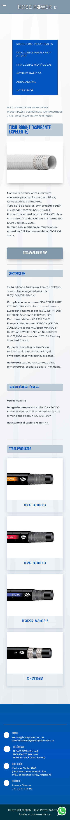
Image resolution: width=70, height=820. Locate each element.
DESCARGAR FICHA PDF (35, 253)
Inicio (10, 107)
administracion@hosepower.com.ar (33, 740)
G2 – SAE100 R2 (35, 679)
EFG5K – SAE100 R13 (35, 563)
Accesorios (24, 90)
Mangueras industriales (34, 44)
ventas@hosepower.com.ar (28, 737)
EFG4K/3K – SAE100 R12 (35, 621)
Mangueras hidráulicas (34, 64)
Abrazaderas (26, 81)
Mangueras (24, 107)
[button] (4, 7)
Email (15, 733)
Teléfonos (19, 747)
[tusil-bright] (35, 182)
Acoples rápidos (28, 73)
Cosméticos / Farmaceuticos (44, 111)
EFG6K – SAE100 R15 (35, 505)
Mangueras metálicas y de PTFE (33, 54)
